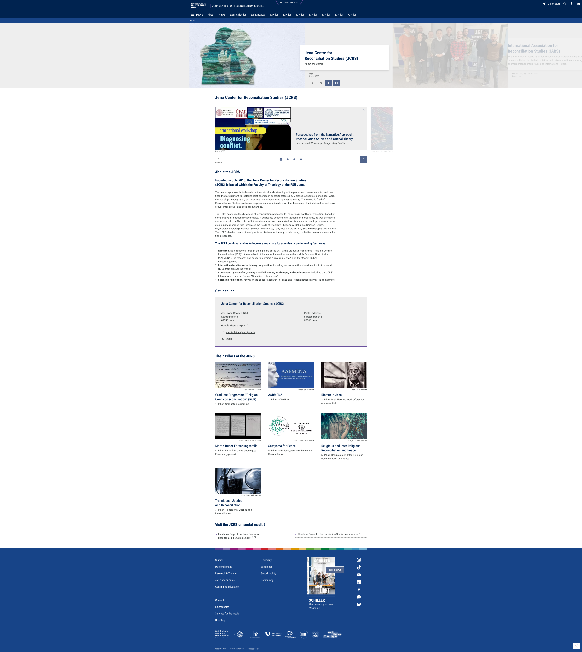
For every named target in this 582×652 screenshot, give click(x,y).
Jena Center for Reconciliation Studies (238, 5)
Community (267, 580)
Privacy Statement (236, 649)
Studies (219, 560)
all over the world (240, 268)
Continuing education (227, 586)
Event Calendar (237, 14)
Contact (219, 600)
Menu (199, 14)
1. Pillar (274, 14)
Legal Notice (220, 649)
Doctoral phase (223, 566)
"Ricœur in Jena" (281, 257)
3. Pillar (300, 14)
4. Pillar (313, 14)
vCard (229, 338)
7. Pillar (352, 14)
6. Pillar (339, 14)
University (266, 560)
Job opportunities (225, 580)
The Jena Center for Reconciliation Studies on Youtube (329, 534)
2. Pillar (287, 14)
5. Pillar (326, 14)
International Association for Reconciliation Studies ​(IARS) (331, 48)
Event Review (258, 14)
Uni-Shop (220, 620)
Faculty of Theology (289, 3)
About (211, 14)
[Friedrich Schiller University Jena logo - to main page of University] (198, 5)
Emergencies (222, 606)
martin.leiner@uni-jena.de (240, 332)
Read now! (335, 569)
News (222, 14)
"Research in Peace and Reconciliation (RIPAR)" (292, 279)
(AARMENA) (224, 257)
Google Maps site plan (235, 325)
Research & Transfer (226, 573)
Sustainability (268, 573)
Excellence (266, 566)
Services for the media (227, 613)
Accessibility (253, 649)
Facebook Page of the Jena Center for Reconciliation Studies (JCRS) (242, 536)
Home (192, 20)
